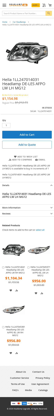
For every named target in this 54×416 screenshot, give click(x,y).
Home (5, 22)
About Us (21, 371)
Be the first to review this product (15, 95)
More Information (11, 207)
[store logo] (18, 5)
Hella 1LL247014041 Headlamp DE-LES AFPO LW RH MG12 (15, 270)
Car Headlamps (19, 22)
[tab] (27, 185)
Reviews (6, 213)
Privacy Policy (43, 377)
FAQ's (15, 390)
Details (5, 185)
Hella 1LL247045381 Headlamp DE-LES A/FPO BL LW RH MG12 (15, 331)
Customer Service (19, 377)
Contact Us (38, 371)
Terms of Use (18, 384)
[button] (36, 5)
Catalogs (43, 390)
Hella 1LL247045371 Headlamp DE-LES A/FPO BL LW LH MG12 (40, 271)
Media (28, 390)
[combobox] (27, 13)
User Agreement (40, 384)
